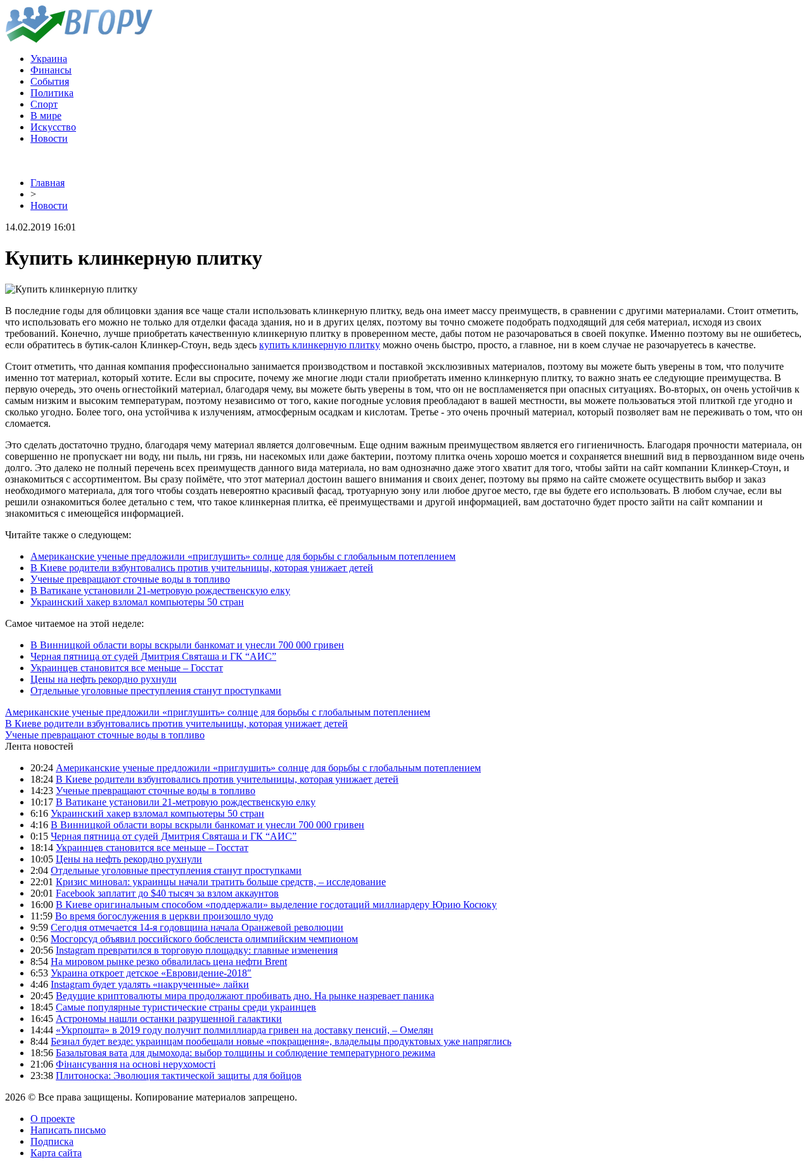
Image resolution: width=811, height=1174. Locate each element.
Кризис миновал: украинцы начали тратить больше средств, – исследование (221, 881)
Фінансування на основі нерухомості (135, 1064)
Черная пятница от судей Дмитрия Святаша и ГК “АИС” (153, 656)
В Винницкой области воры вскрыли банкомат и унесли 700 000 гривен (187, 645)
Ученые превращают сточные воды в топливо (130, 579)
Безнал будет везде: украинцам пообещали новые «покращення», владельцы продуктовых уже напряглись (281, 1041)
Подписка (51, 1141)
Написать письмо (68, 1130)
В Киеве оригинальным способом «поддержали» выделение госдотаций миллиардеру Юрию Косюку (276, 904)
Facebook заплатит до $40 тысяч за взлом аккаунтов (167, 893)
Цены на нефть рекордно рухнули (103, 679)
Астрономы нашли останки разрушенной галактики (169, 1018)
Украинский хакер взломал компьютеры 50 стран (137, 601)
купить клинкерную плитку (319, 344)
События (49, 81)
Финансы (51, 70)
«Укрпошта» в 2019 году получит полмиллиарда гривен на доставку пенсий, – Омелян (244, 1030)
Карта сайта (56, 1152)
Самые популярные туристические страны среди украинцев (186, 1007)
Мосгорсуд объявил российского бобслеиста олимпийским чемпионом (204, 938)
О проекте (52, 1118)
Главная (47, 182)
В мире (45, 115)
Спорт (44, 104)
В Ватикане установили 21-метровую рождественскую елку (160, 590)
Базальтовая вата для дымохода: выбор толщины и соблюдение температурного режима (245, 1052)
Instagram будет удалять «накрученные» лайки (150, 984)
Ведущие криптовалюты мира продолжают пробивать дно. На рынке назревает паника (245, 995)
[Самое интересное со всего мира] (79, 39)
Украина (48, 58)
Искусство (53, 127)
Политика (51, 92)
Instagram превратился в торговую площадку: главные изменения (197, 950)
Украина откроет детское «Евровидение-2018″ (151, 973)
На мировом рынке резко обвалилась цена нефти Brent (169, 961)
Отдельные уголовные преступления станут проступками (155, 690)
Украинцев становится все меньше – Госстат (126, 667)
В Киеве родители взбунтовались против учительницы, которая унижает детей (201, 567)
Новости (49, 138)
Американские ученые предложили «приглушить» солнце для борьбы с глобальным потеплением (243, 556)
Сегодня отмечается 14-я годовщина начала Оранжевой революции (197, 927)
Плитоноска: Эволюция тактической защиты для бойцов (179, 1075)
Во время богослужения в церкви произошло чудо (164, 916)
